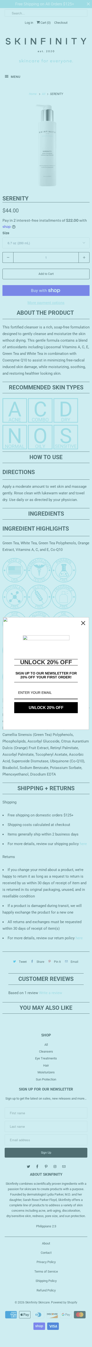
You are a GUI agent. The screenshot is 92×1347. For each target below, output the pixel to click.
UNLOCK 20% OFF (46, 708)
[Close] (83, 623)
